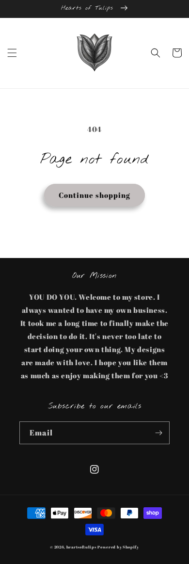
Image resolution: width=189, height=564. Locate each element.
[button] (12, 53)
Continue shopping (94, 195)
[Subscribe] (158, 432)
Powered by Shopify (118, 546)
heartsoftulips (81, 546)
